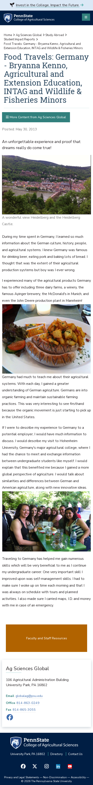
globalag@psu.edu (29, 696)
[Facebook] (10, 719)
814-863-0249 (28, 703)
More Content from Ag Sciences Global (37, 117)
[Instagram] (46, 766)
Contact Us (75, 754)
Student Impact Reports (19, 39)
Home (8, 35)
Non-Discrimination (55, 777)
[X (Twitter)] (35, 766)
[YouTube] (69, 766)
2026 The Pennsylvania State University (46, 781)
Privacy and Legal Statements (21, 777)
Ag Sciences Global (29, 35)
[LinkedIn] (58, 766)
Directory (56, 754)
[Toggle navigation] (86, 17)
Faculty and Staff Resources (46, 638)
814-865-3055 (24, 710)
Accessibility (78, 777)
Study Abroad (54, 35)
